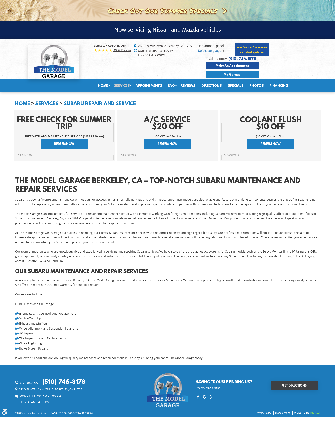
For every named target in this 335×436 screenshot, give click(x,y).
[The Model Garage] (54, 61)
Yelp (211, 397)
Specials (236, 85)
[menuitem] (103, 85)
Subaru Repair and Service (100, 103)
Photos (257, 85)
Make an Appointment (232, 65)
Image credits (282, 413)
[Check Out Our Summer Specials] (167, 10)
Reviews (188, 85)
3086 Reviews (122, 50)
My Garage (232, 74)
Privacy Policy (263, 413)
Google (204, 397)
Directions (211, 85)
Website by (307, 412)
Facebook (198, 397)
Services (122, 85)
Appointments (149, 85)
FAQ (171, 85)
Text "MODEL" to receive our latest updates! (252, 50)
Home (103, 85)
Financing (279, 85)
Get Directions (294, 385)
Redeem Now (64, 144)
